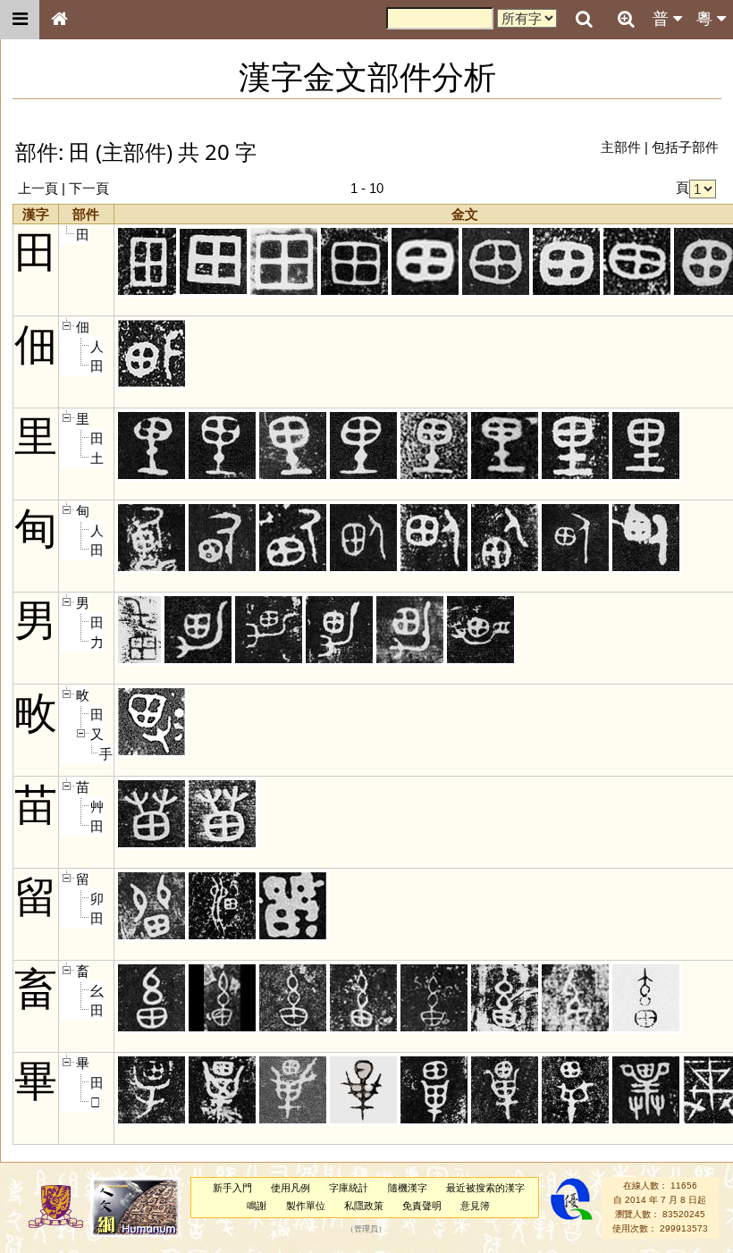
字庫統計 (348, 1187)
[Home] (59, 19)
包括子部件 (685, 147)
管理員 (366, 1228)
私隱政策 (363, 1205)
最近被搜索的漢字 (485, 1187)
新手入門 (232, 1187)
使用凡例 (290, 1187)
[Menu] (19, 19)
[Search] (583, 19)
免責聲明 (422, 1205)
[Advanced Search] (625, 19)
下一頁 (89, 188)
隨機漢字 (407, 1187)
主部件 (621, 147)
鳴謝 (256, 1205)
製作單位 (305, 1205)
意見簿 (475, 1205)
